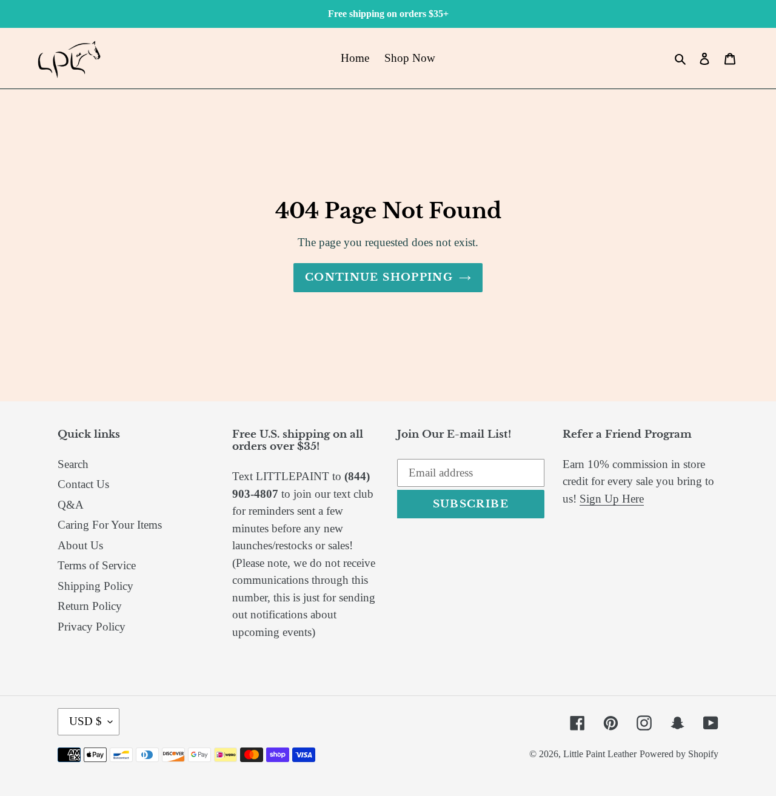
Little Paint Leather (600, 754)
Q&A (71, 504)
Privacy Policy (91, 626)
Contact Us (83, 484)
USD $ (85, 721)
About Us (80, 545)
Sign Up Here (612, 498)
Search (73, 464)
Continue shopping (379, 277)
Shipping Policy (95, 586)
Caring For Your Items (110, 524)
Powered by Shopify (679, 754)
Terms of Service (97, 565)
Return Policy (90, 606)
